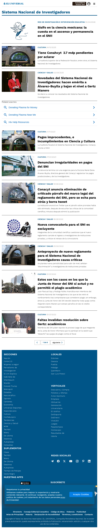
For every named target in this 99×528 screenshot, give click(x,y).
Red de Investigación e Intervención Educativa (61, 22)
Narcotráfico (9, 395)
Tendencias (9, 420)
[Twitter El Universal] (64, 461)
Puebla (54, 364)
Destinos (8, 439)
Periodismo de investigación (10, 369)
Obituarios (55, 402)
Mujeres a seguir (11, 364)
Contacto (89, 514)
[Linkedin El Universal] (89, 461)
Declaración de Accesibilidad (47, 514)
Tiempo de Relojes (12, 471)
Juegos (54, 424)
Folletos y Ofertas (59, 393)
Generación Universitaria (57, 406)
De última (8, 436)
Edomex (55, 358)
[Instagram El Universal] (77, 461)
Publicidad (81, 512)
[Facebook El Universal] (58, 461)
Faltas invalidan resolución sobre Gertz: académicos (63, 322)
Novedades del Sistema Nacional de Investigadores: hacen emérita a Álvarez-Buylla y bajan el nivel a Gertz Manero (67, 84)
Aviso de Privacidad (14, 514)
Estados (7, 392)
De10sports (56, 414)
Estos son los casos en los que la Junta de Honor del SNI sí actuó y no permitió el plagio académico (65, 284)
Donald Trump (10, 386)
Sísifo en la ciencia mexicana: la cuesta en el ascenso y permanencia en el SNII (65, 32)
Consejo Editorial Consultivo (36, 512)
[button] (79, 4)
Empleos (55, 399)
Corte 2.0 (8, 361)
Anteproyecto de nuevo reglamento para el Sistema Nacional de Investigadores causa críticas (64, 256)
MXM (6, 426)
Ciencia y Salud (45, 73)
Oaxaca (54, 361)
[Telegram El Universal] (52, 461)
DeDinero (55, 418)
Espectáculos (10, 411)
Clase (6, 452)
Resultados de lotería (57, 434)
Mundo (7, 383)
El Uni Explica (10, 374)
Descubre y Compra (60, 390)
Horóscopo (56, 430)
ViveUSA (55, 421)
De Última (8, 461)
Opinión (7, 398)
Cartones (8, 402)
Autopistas (9, 442)
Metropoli (8, 389)
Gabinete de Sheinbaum (9, 378)
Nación (7, 358)
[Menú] (94, 4)
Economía (8, 405)
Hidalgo (54, 367)
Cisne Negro (9, 474)
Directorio (17, 512)
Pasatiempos (57, 427)
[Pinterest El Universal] (83, 461)
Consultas (8, 445)
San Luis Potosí (58, 374)
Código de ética (57, 512)
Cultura (42, 47)
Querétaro (55, 371)
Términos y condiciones (72, 514)
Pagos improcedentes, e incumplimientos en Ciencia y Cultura (66, 139)
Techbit (7, 429)
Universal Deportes (13, 408)
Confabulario (10, 417)
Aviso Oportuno (58, 396)
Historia (29, 514)
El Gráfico (55, 411)
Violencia (71, 512)
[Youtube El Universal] (71, 461)
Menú (6, 433)
